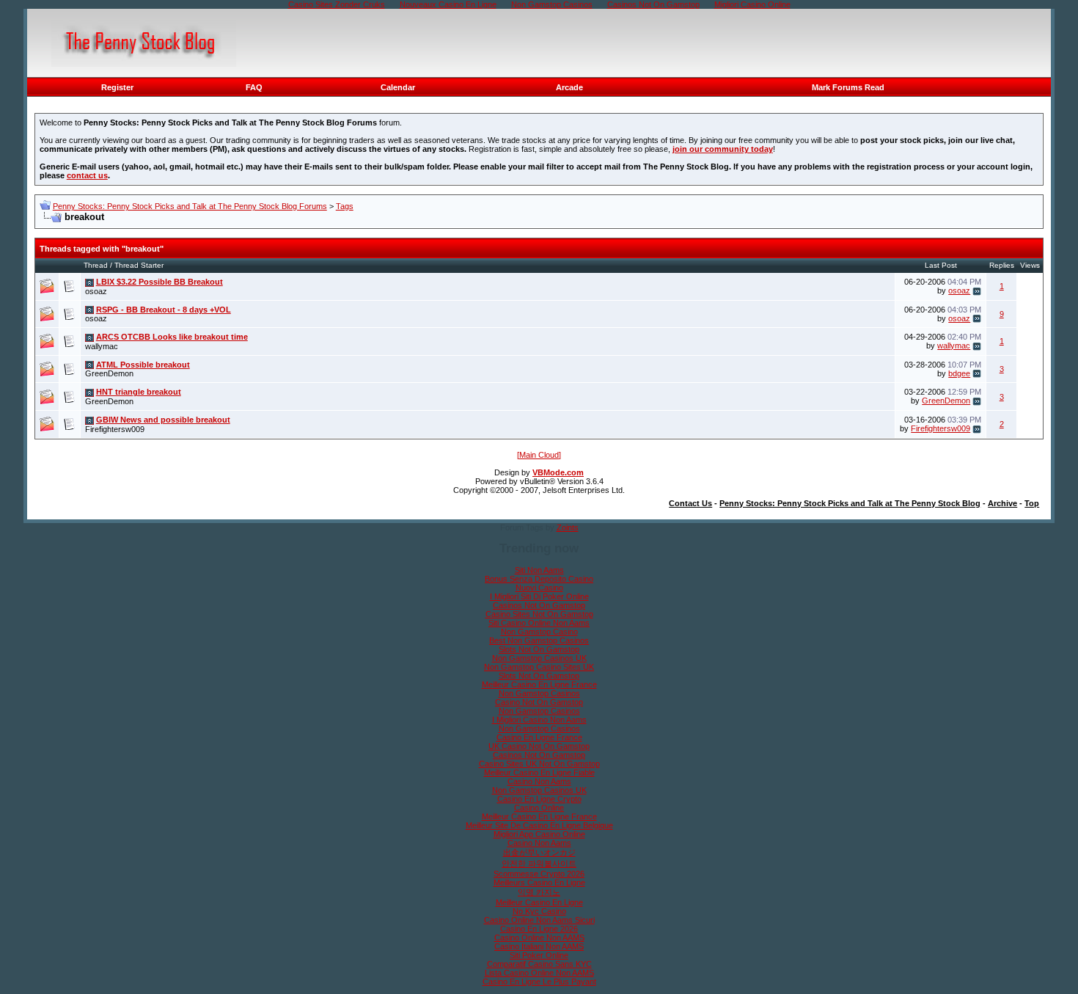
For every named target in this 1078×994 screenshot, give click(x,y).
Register (117, 87)
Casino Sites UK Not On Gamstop (539, 763)
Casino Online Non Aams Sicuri (539, 920)
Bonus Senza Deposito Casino (539, 578)
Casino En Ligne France (539, 737)
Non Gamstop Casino (539, 631)
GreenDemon (109, 373)
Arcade (569, 87)
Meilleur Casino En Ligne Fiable (539, 772)
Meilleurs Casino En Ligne (539, 882)
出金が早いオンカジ (539, 852)
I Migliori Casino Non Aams (539, 719)
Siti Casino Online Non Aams (539, 622)
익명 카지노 (539, 892)
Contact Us (690, 503)
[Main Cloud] (539, 454)
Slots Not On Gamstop (539, 649)
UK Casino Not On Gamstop (539, 746)
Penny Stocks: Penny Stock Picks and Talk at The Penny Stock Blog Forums (190, 206)
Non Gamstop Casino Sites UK (539, 666)
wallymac (101, 346)
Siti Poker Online (539, 955)
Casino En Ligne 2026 (539, 928)
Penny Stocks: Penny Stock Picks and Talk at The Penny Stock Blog (849, 503)
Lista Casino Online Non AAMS (539, 972)
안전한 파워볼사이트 (539, 863)
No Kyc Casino (539, 911)
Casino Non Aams (539, 781)
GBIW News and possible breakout (163, 419)
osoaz (96, 291)
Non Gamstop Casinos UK (539, 658)
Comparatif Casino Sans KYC (539, 964)
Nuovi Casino (539, 587)
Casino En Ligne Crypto (539, 798)
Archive (1002, 503)
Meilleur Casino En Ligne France (539, 684)
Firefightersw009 (114, 429)
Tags (344, 206)
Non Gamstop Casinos (539, 693)
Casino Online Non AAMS (539, 937)
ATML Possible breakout (143, 364)
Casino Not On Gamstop (539, 702)
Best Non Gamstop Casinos (539, 640)
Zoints (568, 527)
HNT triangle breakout (138, 391)
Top (1031, 503)
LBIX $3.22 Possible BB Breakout (159, 281)
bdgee (959, 373)
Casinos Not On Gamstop (539, 605)
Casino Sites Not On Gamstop (539, 614)
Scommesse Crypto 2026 (539, 873)
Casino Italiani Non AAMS (539, 946)
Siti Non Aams (539, 570)
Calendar (398, 87)
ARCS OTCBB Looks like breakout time (172, 336)
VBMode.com (558, 472)
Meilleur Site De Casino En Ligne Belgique (539, 825)
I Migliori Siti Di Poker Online (539, 596)
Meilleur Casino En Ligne (539, 902)
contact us (87, 175)
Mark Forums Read (848, 87)
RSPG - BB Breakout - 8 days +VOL (163, 309)
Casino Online (539, 807)
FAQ (254, 87)
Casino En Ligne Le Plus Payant (539, 981)
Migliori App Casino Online (539, 834)
